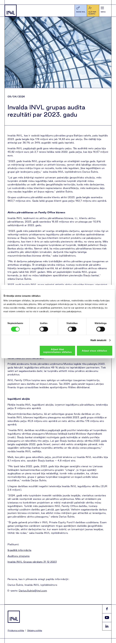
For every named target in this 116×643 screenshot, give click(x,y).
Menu (103, 12)
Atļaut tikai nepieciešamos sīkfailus (57, 350)
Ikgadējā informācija (19, 550)
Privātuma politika (16, 630)
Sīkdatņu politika (34, 630)
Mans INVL (80, 12)
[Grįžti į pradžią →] (11, 11)
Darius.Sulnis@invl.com (33, 590)
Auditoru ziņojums (19, 556)
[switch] (43, 329)
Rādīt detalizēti (98, 340)
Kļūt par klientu (92, 13)
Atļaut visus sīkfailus (94, 350)
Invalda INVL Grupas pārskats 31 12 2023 (32, 561)
